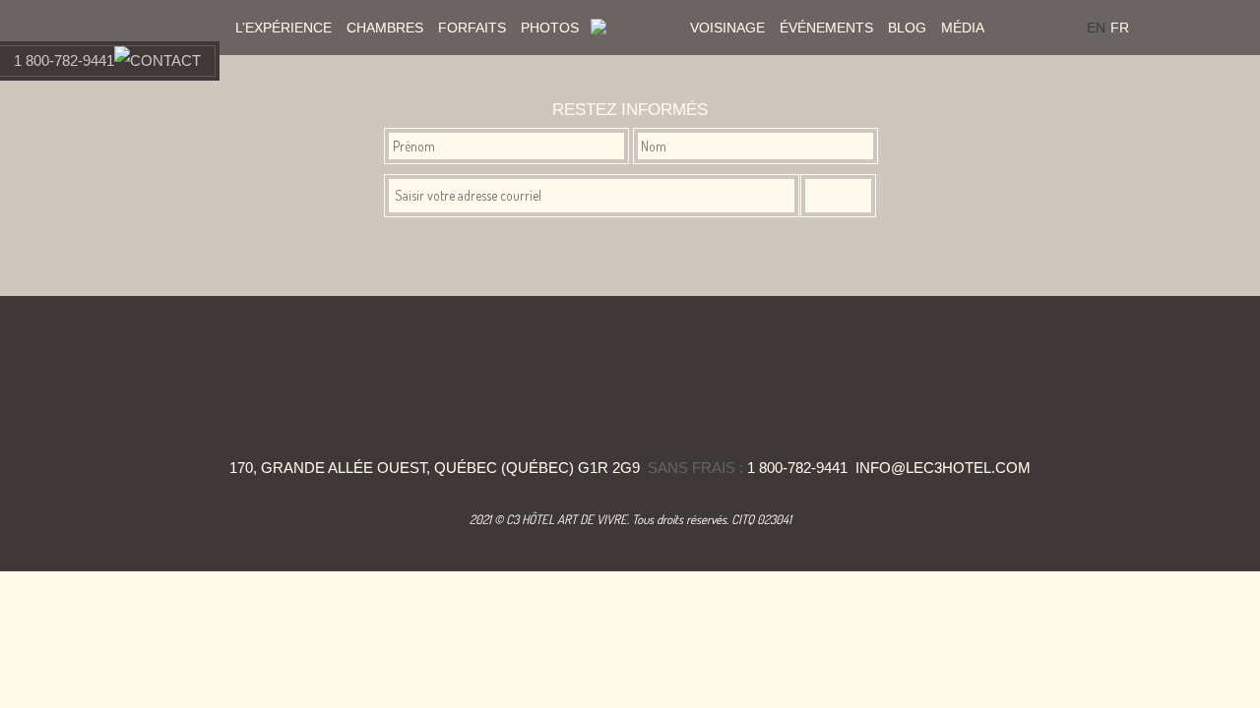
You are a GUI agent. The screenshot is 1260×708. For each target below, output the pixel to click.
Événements (826, 27)
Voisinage (727, 27)
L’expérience (283, 27)
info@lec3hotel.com (943, 467)
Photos (550, 27)
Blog (907, 27)
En (1096, 27)
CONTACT (165, 60)
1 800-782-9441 (64, 60)
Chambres (384, 27)
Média (962, 27)
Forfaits (472, 27)
